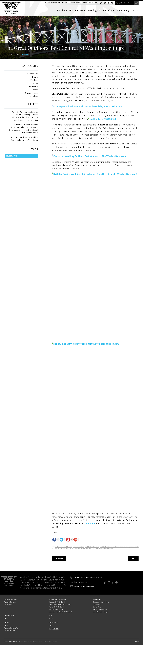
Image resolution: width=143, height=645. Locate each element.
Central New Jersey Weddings (63, 546)
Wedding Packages (10, 599)
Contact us (90, 523)
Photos (102, 10)
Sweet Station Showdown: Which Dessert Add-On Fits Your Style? (24, 138)
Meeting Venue (9, 615)
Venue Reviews (53, 622)
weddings (99, 548)
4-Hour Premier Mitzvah (56, 609)
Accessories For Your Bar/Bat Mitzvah (60, 612)
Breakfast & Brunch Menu (101, 602)
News (35, 83)
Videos (111, 10)
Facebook (108, 3)
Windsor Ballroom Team (11, 628)
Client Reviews (88, 3)
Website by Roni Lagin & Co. (51, 641)
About (119, 10)
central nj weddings (78, 546)
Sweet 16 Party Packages (101, 612)
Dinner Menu (97, 607)
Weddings (62, 10)
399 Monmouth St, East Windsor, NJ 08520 (88, 577)
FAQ (96, 3)
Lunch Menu (97, 604)
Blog (126, 10)
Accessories (8, 604)
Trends (35, 89)
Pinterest (112, 3)
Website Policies (54, 629)
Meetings (93, 10)
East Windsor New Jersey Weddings (110, 546)
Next (133, 558)
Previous (59, 558)
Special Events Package (100, 609)
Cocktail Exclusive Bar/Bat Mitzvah (59, 604)
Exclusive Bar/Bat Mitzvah (57, 602)
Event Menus (97, 599)
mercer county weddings (62, 548)
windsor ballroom (107, 548)
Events (83, 10)
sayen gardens (91, 548)
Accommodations (9, 630)
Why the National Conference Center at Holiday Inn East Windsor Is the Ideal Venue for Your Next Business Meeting (25, 116)
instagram (104, 3)
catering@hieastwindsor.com (84, 586)
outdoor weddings (75, 548)
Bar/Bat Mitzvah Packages (57, 599)
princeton (84, 548)
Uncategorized (31, 93)
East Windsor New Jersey (92, 546)
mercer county (125, 546)
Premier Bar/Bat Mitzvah (56, 607)
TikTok (101, 3)
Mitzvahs (73, 10)
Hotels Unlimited (13, 641)
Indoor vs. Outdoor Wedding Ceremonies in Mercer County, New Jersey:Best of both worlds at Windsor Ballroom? (23, 128)
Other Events (32, 86)
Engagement (32, 73)
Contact (134, 10)
